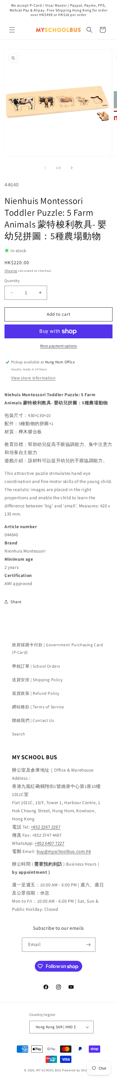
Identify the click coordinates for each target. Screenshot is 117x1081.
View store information (33, 378)
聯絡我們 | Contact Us (33, 720)
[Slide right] (71, 167)
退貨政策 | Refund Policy (35, 693)
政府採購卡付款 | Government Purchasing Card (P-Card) (57, 648)
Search (18, 734)
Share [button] (16, 601)
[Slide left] (45, 167)
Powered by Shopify (77, 1070)
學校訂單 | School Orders (36, 666)
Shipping (10, 271)
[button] (12, 29)
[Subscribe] (88, 945)
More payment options (58, 345)
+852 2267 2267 (45, 827)
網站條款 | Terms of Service (38, 707)
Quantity (12, 280)
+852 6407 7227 (49, 843)
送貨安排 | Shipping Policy (37, 679)
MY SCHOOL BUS (48, 1070)
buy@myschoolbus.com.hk (64, 851)
